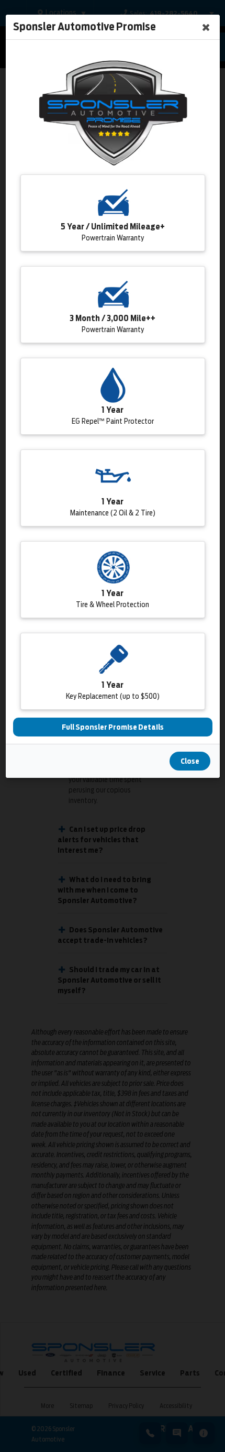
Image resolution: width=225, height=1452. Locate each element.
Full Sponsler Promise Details (113, 727)
